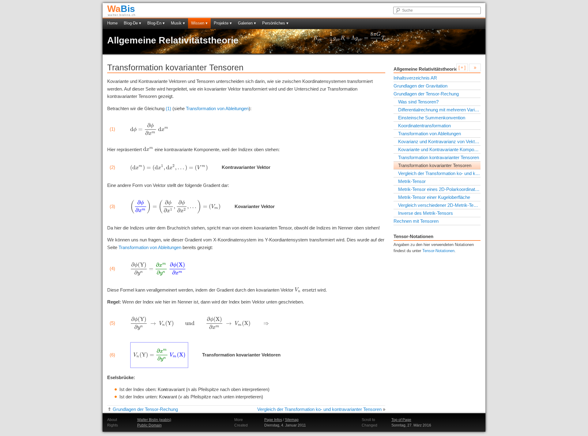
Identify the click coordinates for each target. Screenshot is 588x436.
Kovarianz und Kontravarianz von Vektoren (439, 141)
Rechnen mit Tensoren (416, 221)
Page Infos (273, 420)
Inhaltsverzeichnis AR (415, 77)
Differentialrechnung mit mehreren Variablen (439, 109)
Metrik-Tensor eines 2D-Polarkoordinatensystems (439, 189)
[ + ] (462, 67)
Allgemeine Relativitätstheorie (173, 40)
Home (112, 23)
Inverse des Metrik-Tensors (425, 213)
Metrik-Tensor (412, 181)
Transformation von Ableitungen (217, 108)
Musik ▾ (178, 23)
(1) (168, 108)
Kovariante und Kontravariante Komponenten (439, 149)
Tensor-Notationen (438, 251)
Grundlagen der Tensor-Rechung (145, 409)
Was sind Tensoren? (418, 101)
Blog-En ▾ (156, 23)
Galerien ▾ (247, 23)
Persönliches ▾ (275, 23)
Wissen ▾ (199, 23)
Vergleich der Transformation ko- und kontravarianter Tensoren (319, 409)
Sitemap (292, 420)
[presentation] (149, 129)
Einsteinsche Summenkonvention (431, 117)
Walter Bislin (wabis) (154, 420)
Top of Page (401, 420)
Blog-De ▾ (132, 23)
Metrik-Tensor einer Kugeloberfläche (434, 197)
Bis (121, 9)
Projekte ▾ (223, 23)
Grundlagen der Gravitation (420, 85)
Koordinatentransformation (424, 125)
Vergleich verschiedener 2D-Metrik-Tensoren (439, 205)
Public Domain (149, 425)
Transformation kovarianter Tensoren (434, 165)
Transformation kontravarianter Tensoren (438, 157)
